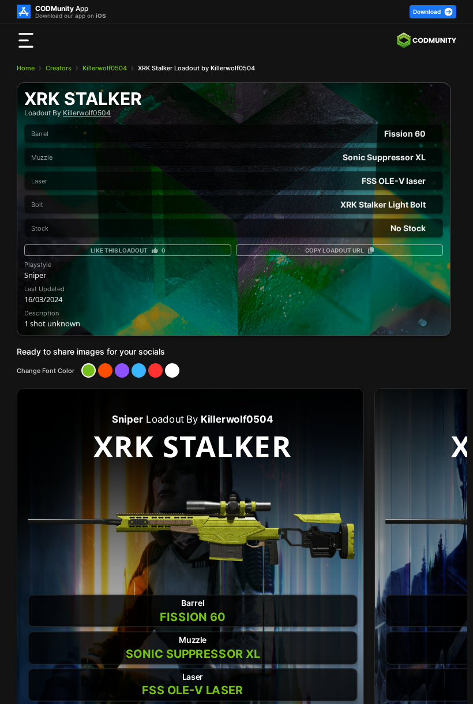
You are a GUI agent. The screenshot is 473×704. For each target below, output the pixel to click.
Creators (59, 68)
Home (26, 68)
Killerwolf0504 (104, 68)
